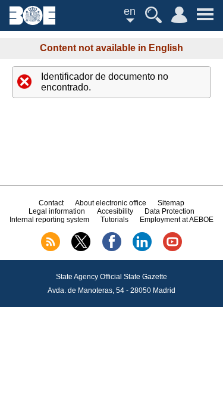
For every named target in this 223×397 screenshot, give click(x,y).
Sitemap (171, 203)
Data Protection (169, 211)
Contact (51, 203)
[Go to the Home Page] (32, 22)
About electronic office (110, 203)
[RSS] (50, 249)
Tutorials (114, 219)
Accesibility (115, 211)
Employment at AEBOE (176, 219)
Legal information (57, 211)
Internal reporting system (49, 219)
